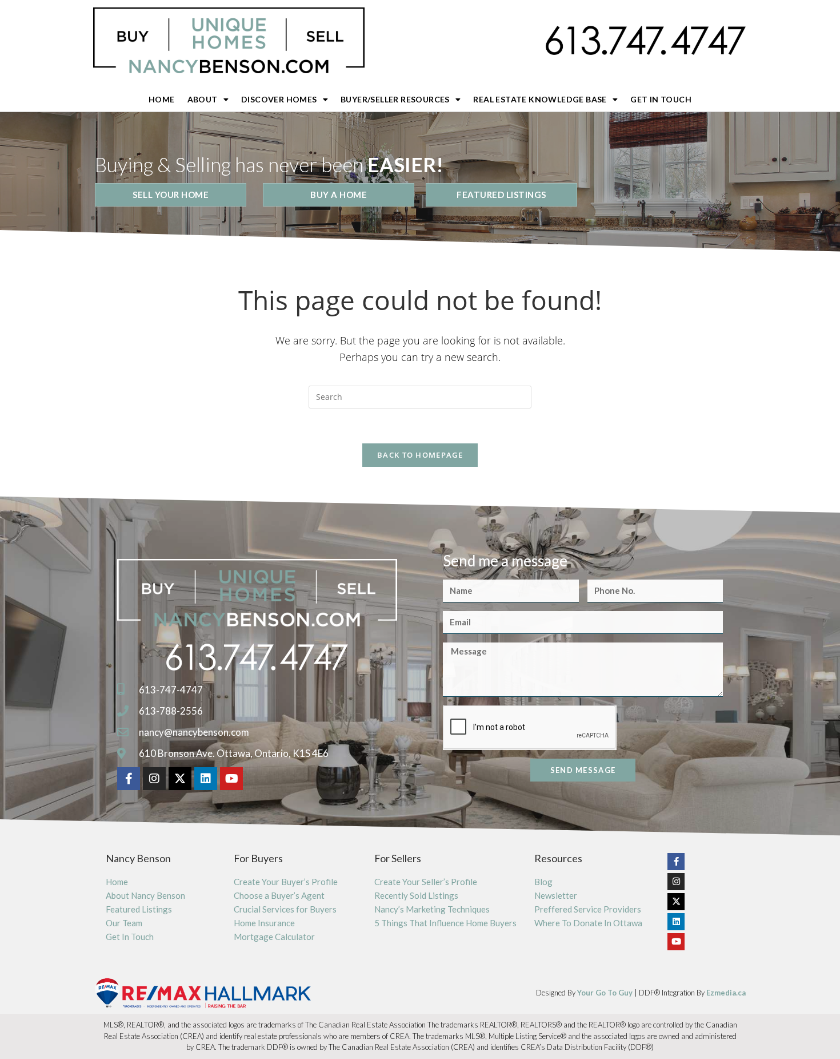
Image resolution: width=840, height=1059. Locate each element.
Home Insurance (264, 923)
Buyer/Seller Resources (395, 99)
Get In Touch (660, 99)
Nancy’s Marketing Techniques (432, 909)
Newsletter (555, 895)
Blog (543, 881)
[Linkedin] (205, 778)
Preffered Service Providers (587, 909)
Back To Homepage (420, 455)
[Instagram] (154, 778)
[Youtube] (231, 778)
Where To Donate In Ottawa (588, 923)
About (202, 99)
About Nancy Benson (145, 895)
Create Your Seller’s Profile (425, 881)
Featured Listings (139, 909)
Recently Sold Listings (416, 895)
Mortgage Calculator (274, 936)
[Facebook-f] (128, 778)
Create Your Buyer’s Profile (286, 881)
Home (162, 99)
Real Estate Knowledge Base (539, 99)
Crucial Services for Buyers (285, 909)
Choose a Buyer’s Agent (279, 895)
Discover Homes (279, 99)
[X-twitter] (180, 778)
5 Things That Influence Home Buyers (445, 923)
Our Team (124, 923)
